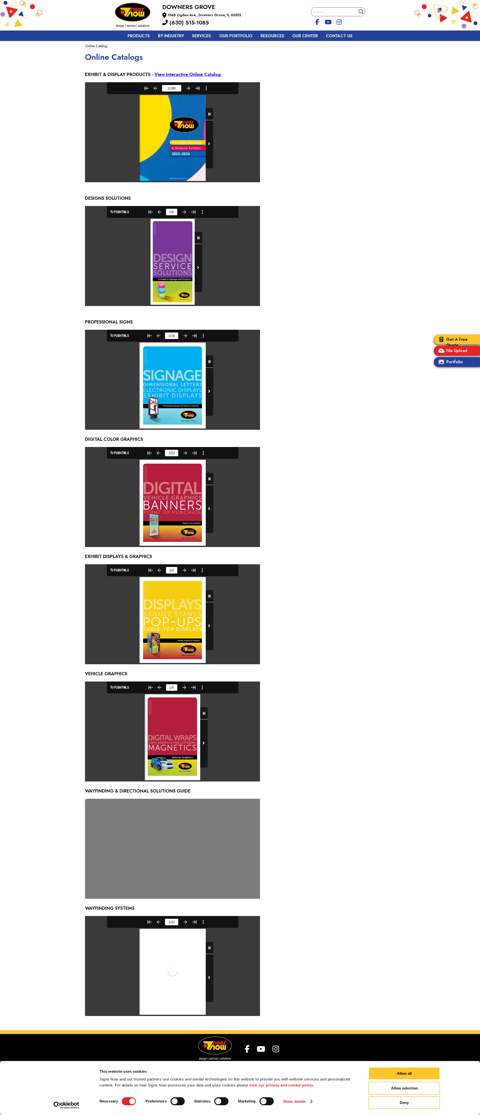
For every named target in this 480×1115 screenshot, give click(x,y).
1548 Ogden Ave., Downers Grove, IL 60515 (204, 15)
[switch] (177, 1101)
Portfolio (454, 362)
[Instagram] (339, 21)
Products (139, 36)
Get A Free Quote (457, 342)
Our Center (305, 36)
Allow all (404, 1073)
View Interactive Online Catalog (187, 74)
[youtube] (328, 21)
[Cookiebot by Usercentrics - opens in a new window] (66, 1105)
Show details (294, 1101)
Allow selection (404, 1088)
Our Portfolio (235, 36)
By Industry (171, 36)
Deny (404, 1102)
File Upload (456, 351)
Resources (272, 36)
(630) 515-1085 (188, 22)
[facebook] (317, 21)
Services (201, 36)
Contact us (339, 36)
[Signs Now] (136, 15)
